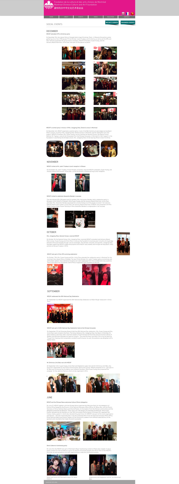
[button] (55, 149)
